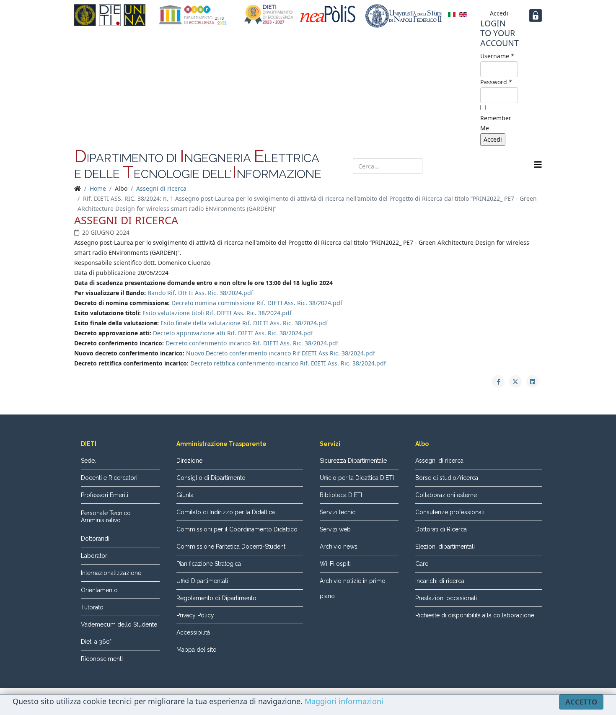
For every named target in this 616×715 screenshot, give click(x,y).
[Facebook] (451, 165)
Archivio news (338, 546)
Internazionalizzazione (111, 573)
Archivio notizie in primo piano (353, 588)
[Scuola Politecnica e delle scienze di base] (329, 13)
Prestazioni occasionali (446, 598)
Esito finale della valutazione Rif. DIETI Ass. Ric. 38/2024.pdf (244, 323)
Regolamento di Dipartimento (216, 598)
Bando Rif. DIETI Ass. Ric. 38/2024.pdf (200, 293)
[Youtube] (483, 165)
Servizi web (335, 529)
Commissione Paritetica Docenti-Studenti (231, 546)
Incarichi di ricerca (439, 581)
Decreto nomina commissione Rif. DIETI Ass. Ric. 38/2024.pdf (256, 303)
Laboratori (95, 555)
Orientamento (99, 590)
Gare (421, 563)
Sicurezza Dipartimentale (353, 460)
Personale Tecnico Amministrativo (106, 516)
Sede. (88, 460)
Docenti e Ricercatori (109, 477)
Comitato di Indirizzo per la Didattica (225, 512)
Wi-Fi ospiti (335, 563)
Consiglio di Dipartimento (211, 477)
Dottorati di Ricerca (441, 529)
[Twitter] (467, 165)
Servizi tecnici (338, 512)
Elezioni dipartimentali (445, 546)
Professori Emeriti (104, 495)
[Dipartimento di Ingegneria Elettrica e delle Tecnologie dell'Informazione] (109, 15)
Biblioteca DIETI (341, 495)
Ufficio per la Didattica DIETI (357, 477)
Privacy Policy (195, 615)
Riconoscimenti (102, 658)
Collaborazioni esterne (446, 495)
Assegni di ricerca (161, 188)
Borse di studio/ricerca (446, 477)
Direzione (189, 460)
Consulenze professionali (449, 512)
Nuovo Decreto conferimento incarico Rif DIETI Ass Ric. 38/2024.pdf (280, 353)
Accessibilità (193, 632)
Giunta (185, 495)
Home (98, 188)
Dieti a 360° (96, 641)
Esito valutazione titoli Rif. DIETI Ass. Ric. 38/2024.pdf (217, 313)
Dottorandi (95, 538)
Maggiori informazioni (344, 701)
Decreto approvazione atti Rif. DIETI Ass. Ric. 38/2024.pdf (233, 333)
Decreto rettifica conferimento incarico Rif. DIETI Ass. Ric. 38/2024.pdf (288, 363)
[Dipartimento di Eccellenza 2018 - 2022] (193, 15)
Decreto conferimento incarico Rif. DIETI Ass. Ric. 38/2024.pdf (252, 343)
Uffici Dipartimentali (202, 581)
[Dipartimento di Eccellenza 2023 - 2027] (269, 14)
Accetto (581, 702)
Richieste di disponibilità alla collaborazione (474, 615)
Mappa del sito (196, 649)
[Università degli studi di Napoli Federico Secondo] (403, 16)
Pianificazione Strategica (208, 563)
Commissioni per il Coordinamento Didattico (237, 529)
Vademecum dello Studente (119, 624)
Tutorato (92, 607)
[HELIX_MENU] (538, 164)
